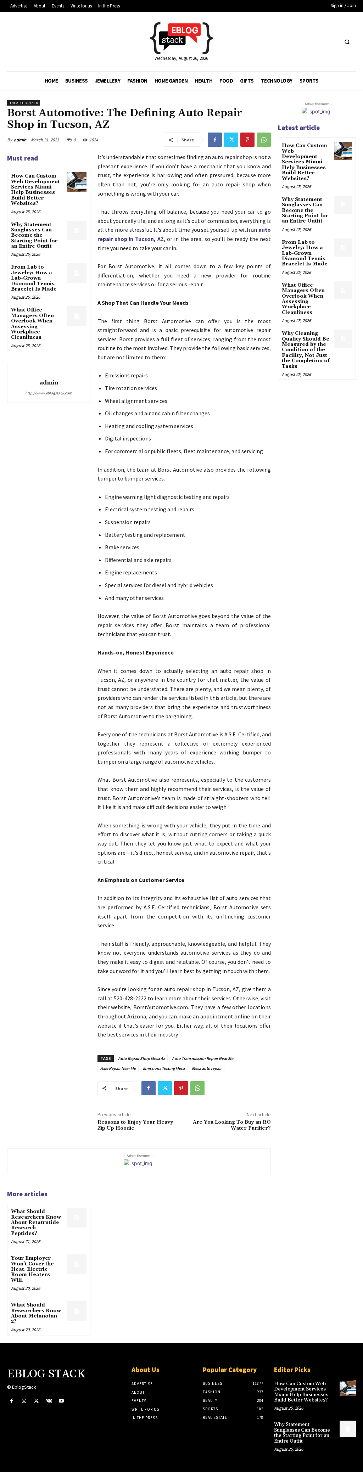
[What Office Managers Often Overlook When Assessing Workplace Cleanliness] (76, 316)
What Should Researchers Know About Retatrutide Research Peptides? (36, 1222)
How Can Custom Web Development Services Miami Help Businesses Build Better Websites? (35, 190)
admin (20, 140)
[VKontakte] (49, 1401)
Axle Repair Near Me (118, 1068)
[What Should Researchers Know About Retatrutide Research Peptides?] (76, 1217)
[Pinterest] (247, 140)
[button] (347, 42)
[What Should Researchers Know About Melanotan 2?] (76, 1311)
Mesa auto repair (207, 1068)
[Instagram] (23, 1401)
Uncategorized (23, 103)
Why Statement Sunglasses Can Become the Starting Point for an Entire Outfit (34, 235)
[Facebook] (215, 140)
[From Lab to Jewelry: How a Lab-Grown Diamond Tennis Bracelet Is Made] (76, 273)
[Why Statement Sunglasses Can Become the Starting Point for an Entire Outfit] (76, 230)
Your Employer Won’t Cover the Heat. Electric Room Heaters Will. (32, 1269)
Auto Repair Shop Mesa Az (141, 1058)
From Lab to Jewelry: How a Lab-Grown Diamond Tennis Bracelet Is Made (34, 278)
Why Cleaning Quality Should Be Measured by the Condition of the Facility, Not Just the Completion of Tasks (306, 349)
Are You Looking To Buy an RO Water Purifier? (232, 1125)
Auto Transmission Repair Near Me (202, 1058)
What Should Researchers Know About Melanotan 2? (36, 1313)
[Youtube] (61, 1401)
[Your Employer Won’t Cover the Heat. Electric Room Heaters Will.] (76, 1264)
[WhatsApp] (264, 140)
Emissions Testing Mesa (164, 1068)
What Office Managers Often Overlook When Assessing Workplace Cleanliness (32, 324)
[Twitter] (231, 140)
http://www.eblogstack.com (48, 393)
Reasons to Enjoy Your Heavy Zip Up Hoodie (135, 1125)
